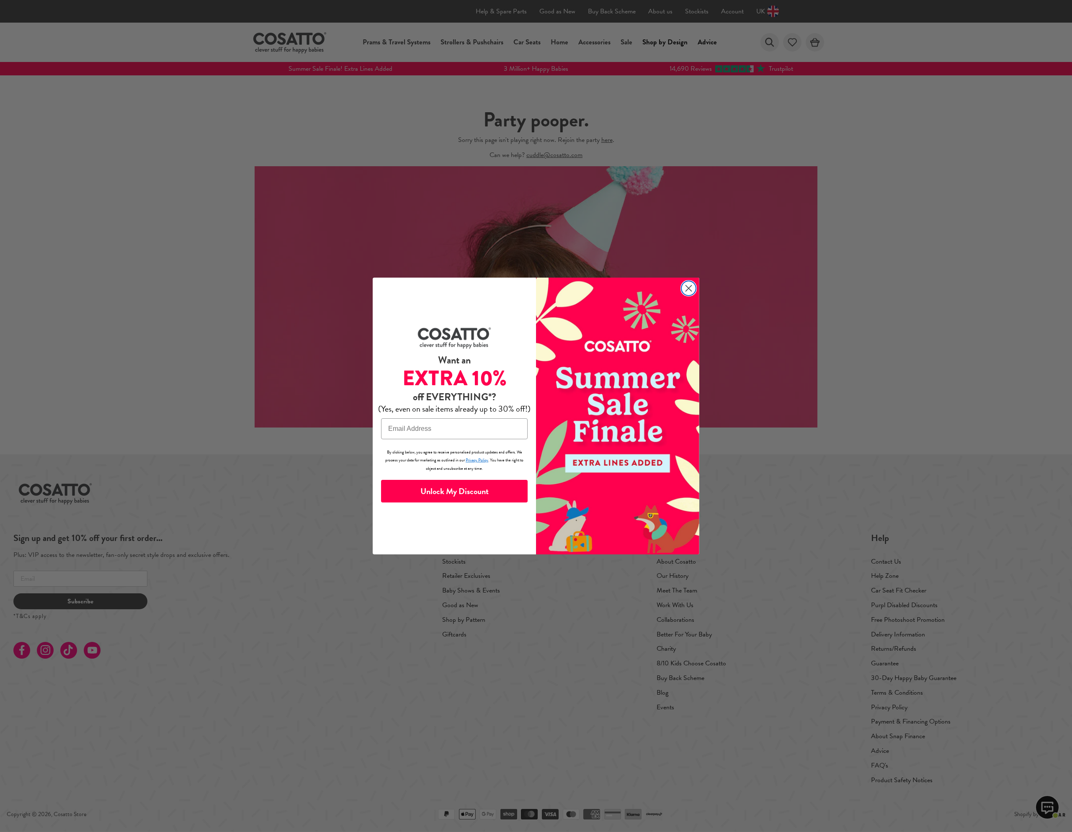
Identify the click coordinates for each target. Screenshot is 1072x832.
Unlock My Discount (454, 491)
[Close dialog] (688, 288)
